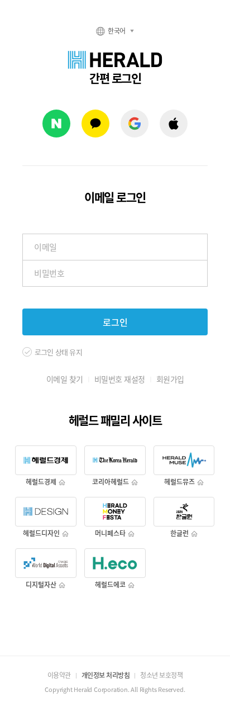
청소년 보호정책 (161, 675)
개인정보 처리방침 (106, 675)
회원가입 (170, 378)
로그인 (115, 322)
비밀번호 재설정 (119, 378)
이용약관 (59, 675)
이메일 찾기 (64, 378)
